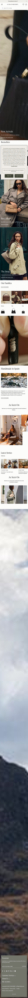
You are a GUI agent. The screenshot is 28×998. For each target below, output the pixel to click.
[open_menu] (2, 4)
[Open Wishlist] (23, 4)
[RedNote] (15, 971)
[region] (14, 162)
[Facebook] (2, 971)
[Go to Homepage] (12, 4)
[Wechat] (10, 971)
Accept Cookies (19, 175)
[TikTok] (13, 971)
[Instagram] (4, 971)
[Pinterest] (8, 971)
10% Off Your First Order (13, 1)
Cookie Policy (14, 166)
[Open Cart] (26, 4)
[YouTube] (6, 971)
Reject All (9, 175)
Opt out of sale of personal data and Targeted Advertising (14, 171)
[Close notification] (26, 1)
